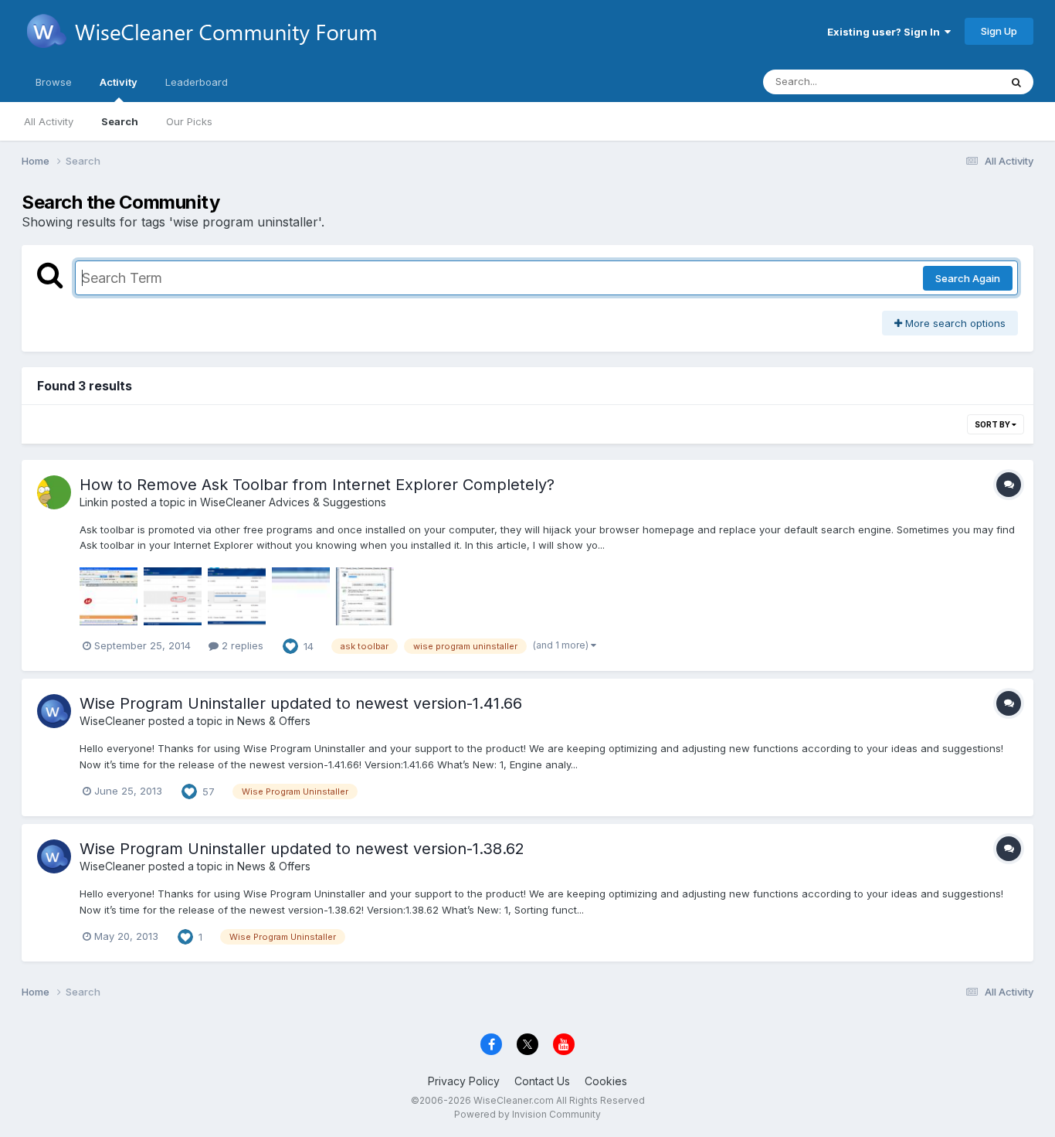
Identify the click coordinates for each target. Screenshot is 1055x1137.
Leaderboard (196, 82)
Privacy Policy (464, 1081)
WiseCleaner (112, 720)
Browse (54, 82)
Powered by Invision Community (527, 1114)
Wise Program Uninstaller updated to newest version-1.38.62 (302, 848)
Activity (118, 82)
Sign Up (999, 31)
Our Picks (189, 121)
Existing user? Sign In (886, 32)
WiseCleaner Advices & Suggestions (293, 502)
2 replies (241, 645)
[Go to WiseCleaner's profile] (54, 711)
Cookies (606, 1081)
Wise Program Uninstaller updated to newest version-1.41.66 (301, 703)
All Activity (48, 121)
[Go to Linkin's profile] (54, 492)
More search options (954, 323)
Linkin (94, 502)
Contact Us (542, 1081)
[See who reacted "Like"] (290, 644)
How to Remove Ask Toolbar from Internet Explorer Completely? (317, 484)
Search (119, 121)
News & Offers (273, 720)
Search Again (967, 278)
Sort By (993, 424)
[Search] (1016, 82)
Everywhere (951, 81)
